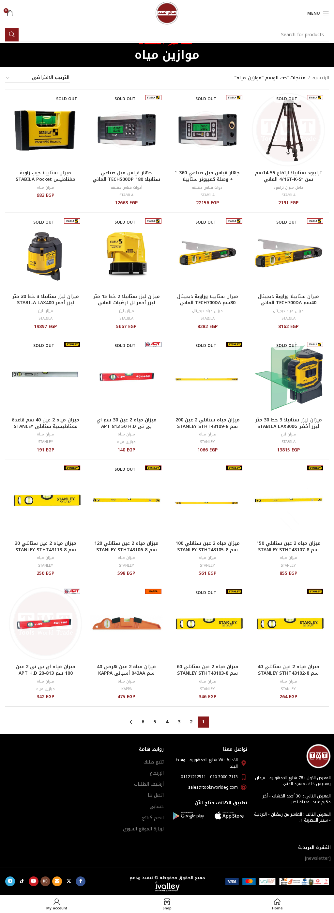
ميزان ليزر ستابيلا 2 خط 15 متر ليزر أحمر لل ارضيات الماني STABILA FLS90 (126, 303)
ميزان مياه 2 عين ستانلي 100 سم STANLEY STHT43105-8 (207, 546)
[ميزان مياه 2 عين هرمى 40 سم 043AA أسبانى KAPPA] (126, 624)
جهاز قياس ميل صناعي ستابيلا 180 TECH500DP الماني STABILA (126, 179)
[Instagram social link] (45, 881)
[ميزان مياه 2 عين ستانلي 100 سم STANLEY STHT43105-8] (208, 500)
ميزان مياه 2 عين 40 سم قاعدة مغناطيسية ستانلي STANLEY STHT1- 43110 (45, 426)
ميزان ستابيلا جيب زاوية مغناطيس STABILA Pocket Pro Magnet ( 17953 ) (45, 179)
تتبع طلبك (154, 762)
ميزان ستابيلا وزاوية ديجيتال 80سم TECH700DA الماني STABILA (207, 303)
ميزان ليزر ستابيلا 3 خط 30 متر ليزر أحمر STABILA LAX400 (45, 299)
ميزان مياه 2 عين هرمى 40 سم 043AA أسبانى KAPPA (126, 670)
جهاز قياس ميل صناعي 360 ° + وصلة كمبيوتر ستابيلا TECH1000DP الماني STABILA (207, 179)
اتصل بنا (156, 795)
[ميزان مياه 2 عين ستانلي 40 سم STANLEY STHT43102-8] (288, 624)
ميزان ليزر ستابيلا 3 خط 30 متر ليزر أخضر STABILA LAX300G (288, 423)
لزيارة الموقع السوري (143, 829)
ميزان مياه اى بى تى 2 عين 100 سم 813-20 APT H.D (45, 670)
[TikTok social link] (22, 881)
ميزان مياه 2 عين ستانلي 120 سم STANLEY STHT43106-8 (126, 546)
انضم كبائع (153, 817)
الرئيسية (320, 78)
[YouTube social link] (33, 881)
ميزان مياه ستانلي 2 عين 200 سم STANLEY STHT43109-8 (207, 423)
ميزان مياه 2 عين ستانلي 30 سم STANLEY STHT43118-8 (45, 546)
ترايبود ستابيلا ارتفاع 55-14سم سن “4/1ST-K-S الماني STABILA (288, 179)
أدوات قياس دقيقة (207, 187)
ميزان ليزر (126, 310)
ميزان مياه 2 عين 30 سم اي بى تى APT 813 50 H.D (127, 423)
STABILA (288, 195)
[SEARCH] (12, 34)
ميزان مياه (45, 187)
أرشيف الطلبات (149, 784)
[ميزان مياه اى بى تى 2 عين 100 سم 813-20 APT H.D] (45, 624)
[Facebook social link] (80, 881)
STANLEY (207, 441)
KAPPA (126, 688)
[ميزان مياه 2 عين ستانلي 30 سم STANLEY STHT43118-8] (45, 500)
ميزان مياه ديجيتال (288, 310)
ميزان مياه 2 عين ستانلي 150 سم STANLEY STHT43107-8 (288, 546)
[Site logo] (167, 12)
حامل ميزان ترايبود (288, 187)
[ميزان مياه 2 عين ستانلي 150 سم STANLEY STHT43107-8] (288, 500)
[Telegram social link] (10, 881)
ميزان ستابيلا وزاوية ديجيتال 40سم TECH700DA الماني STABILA (288, 303)
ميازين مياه (126, 441)
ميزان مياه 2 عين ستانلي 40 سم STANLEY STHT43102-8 (288, 670)
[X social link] (69, 881)
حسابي (157, 806)
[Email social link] (57, 881)
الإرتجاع (157, 773)
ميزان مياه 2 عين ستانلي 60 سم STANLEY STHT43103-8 (207, 670)
